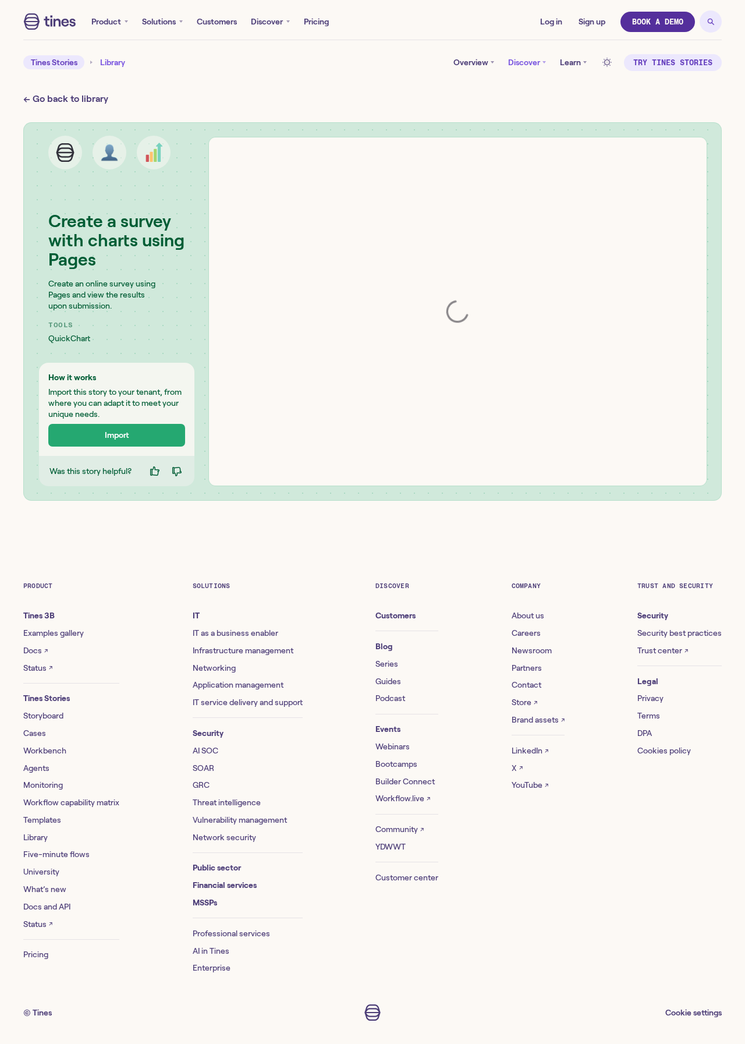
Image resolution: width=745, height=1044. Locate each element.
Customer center (406, 877)
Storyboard (43, 715)
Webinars (392, 746)
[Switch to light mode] (608, 62)
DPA (644, 733)
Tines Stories (54, 62)
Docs (35, 650)
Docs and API (46, 906)
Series (386, 663)
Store (524, 702)
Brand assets (538, 719)
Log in (551, 21)
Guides (388, 681)
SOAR (203, 768)
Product (106, 21)
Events (387, 729)
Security (208, 733)
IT (196, 615)
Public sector (217, 867)
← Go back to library (65, 99)
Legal (647, 681)
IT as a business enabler (235, 633)
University (41, 871)
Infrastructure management (243, 650)
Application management (238, 684)
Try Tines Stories (672, 62)
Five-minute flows (56, 854)
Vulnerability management (240, 819)
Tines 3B (39, 615)
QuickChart (69, 338)
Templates (42, 819)
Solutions (159, 21)
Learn (570, 62)
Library (112, 62)
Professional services (231, 933)
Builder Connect (405, 781)
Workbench (44, 750)
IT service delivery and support (248, 702)
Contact (526, 684)
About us (528, 615)
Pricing (316, 21)
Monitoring (43, 785)
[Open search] (711, 21)
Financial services (225, 885)
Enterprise (211, 967)
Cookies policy (664, 750)
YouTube (530, 785)
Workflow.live (402, 798)
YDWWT (390, 846)
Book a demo (657, 21)
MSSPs (205, 902)
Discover (267, 21)
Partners (527, 668)
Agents (36, 768)
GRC (201, 785)
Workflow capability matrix (71, 802)
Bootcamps (396, 764)
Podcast (390, 698)
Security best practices (679, 633)
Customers (217, 21)
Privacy (650, 698)
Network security (224, 837)
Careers (526, 633)
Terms (648, 715)
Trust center (662, 650)
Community (399, 829)
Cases (34, 733)
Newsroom (532, 650)
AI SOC (205, 750)
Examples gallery (53, 633)
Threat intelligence (227, 802)
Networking (214, 668)
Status (37, 668)
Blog (384, 646)
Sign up (592, 21)
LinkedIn (530, 750)
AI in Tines (211, 950)
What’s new (44, 889)
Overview (470, 62)
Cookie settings (693, 1012)
